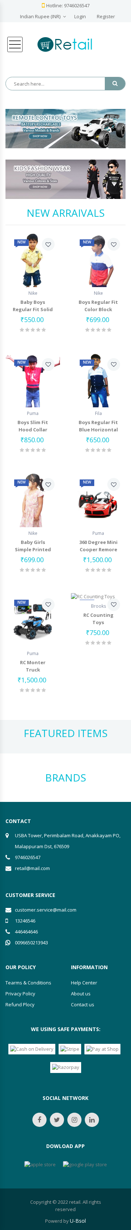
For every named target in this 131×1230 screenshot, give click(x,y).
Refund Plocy (20, 1004)
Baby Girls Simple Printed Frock (33, 549)
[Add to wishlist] (48, 244)
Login (80, 16)
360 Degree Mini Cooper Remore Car (98, 549)
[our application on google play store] (85, 1164)
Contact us (82, 1004)
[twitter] (57, 1120)
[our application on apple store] (40, 1164)
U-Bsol (78, 1220)
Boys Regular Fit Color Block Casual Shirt (98, 309)
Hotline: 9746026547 (68, 5)
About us (81, 993)
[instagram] (74, 1120)
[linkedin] (92, 1120)
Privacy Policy (20, 993)
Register (106, 16)
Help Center (84, 982)
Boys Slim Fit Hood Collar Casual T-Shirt (33, 429)
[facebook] (39, 1120)
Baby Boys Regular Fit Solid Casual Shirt (33, 309)
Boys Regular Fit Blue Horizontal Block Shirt (98, 429)
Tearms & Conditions (28, 982)
